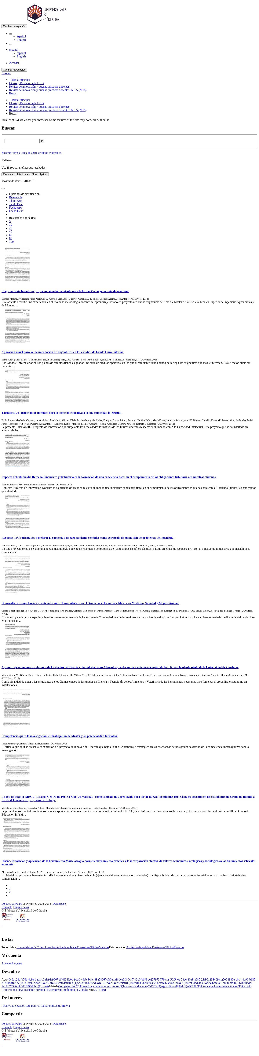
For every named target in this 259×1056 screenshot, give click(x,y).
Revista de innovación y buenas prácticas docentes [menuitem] (39, 86)
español (21, 36)
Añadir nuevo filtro (27, 174)
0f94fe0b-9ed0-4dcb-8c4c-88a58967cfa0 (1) (89, 979)
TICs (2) (156, 986)
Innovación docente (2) (137, 986)
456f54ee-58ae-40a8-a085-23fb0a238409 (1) (196, 979)
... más (45, 986)
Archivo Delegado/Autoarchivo (20, 1005)
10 (10, 224)
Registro (17, 963)
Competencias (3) (68, 986)
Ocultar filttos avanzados (46, 152)
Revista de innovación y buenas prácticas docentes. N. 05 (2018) (47, 110)
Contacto (7, 907)
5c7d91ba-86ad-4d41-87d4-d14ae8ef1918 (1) (104, 983)
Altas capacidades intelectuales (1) (220, 986)
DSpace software (12, 903)
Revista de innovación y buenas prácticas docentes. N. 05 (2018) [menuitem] (47, 90)
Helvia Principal (20, 99)
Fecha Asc (15, 207)
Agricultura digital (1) (174, 986)
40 (10, 231)
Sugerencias (21, 907)
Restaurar (8, 174)
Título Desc (16, 204)
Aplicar (43, 174)
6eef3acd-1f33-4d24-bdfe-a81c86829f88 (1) (213, 983)
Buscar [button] (6, 73)
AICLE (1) (193, 986)
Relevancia (15, 197)
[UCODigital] (22, 921)
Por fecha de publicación (66, 947)
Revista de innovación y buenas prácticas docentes (39, 106)
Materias (104, 947)
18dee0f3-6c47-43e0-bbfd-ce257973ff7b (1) (142, 979)
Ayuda (43, 1005)
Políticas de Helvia (58, 1005)
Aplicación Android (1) (34, 989)
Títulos (94, 947)
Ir (42, 140)
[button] (10, 34)
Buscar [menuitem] (13, 93)
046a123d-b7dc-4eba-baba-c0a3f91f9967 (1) (35, 979)
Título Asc (15, 200)
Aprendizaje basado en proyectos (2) (101, 986)
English (21, 39)
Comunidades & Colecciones (33, 947)
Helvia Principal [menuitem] (19, 79)
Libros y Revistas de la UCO (26, 103)
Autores (85, 947)
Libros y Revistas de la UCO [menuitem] (26, 83)
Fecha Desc (16, 211)
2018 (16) (100, 989)
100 (11, 241)
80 (10, 238)
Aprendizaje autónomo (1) (63, 989)
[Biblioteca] (8, 921)
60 (10, 234)
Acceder (7, 963)
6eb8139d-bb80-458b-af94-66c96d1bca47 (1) (159, 983)
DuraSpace (59, 903)
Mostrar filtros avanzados (17, 152)
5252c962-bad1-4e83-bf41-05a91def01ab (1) (50, 983)
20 (10, 228)
